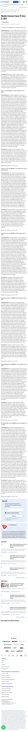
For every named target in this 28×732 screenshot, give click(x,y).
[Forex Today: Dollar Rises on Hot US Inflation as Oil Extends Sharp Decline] (5, 544)
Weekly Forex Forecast (15, 9)
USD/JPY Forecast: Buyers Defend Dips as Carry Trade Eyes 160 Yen (18, 608)
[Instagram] (25, 655)
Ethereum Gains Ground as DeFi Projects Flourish (17, 568)
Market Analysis (5, 696)
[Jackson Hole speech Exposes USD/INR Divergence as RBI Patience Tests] (5, 587)
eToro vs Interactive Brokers (8, 679)
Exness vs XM (5, 673)
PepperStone (13, 525)
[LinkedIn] (9, 655)
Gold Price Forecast (6, 688)
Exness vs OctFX (5, 675)
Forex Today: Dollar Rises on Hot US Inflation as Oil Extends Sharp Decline (18, 546)
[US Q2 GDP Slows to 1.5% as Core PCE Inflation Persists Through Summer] (5, 555)
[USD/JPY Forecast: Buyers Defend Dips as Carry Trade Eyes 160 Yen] (5, 606)
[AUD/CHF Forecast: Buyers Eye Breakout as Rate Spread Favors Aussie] (5, 595)
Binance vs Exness (6, 677)
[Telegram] (13, 655)
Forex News (4, 552)
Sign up (14, 516)
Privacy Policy (5, 668)
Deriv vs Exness (5, 681)
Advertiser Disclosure (23, 7)
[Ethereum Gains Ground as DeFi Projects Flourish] (5, 567)
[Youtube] (21, 655)
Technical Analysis (6, 9)
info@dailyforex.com (5, 700)
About (3, 660)
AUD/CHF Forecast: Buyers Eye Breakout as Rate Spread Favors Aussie (17, 597)
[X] (5, 655)
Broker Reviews (5, 694)
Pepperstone (5, 531)
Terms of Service (5, 666)
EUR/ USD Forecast (6, 690)
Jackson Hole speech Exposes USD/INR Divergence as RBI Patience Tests (17, 585)
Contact (3, 664)
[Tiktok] (17, 655)
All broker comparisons (7, 683)
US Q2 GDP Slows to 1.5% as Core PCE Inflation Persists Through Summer (17, 557)
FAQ (2, 662)
